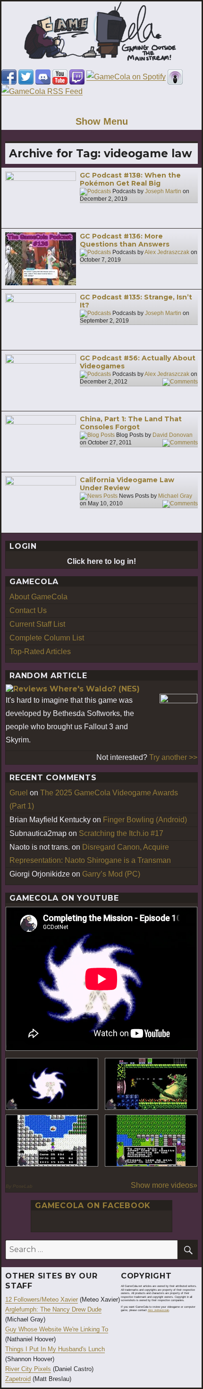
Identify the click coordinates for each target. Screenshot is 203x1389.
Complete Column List (46, 638)
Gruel (18, 793)
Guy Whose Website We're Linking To (56, 1329)
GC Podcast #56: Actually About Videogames (137, 362)
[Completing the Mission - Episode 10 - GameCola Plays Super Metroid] (52, 1084)
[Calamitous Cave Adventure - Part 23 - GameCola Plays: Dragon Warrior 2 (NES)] (52, 1141)
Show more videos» (164, 1185)
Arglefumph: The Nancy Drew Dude (53, 1309)
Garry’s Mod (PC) (111, 874)
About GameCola (38, 597)
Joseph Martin (163, 191)
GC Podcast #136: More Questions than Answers (124, 240)
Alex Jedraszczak (166, 252)
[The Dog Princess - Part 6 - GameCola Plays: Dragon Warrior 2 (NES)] (151, 1141)
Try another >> (173, 757)
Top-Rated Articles (40, 652)
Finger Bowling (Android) (145, 820)
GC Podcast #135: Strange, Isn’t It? (136, 301)
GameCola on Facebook (93, 1205)
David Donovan (172, 435)
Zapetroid (18, 1378)
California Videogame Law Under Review (127, 484)
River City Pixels (28, 1368)
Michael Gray (175, 496)
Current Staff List (37, 624)
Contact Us (28, 610)
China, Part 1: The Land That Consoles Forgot (131, 423)
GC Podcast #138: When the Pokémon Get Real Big (130, 179)
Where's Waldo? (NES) (95, 688)
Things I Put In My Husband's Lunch (55, 1349)
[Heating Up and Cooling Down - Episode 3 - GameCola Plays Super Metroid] (151, 1084)
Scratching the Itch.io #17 (121, 833)
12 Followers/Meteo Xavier (41, 1299)
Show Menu (102, 121)
